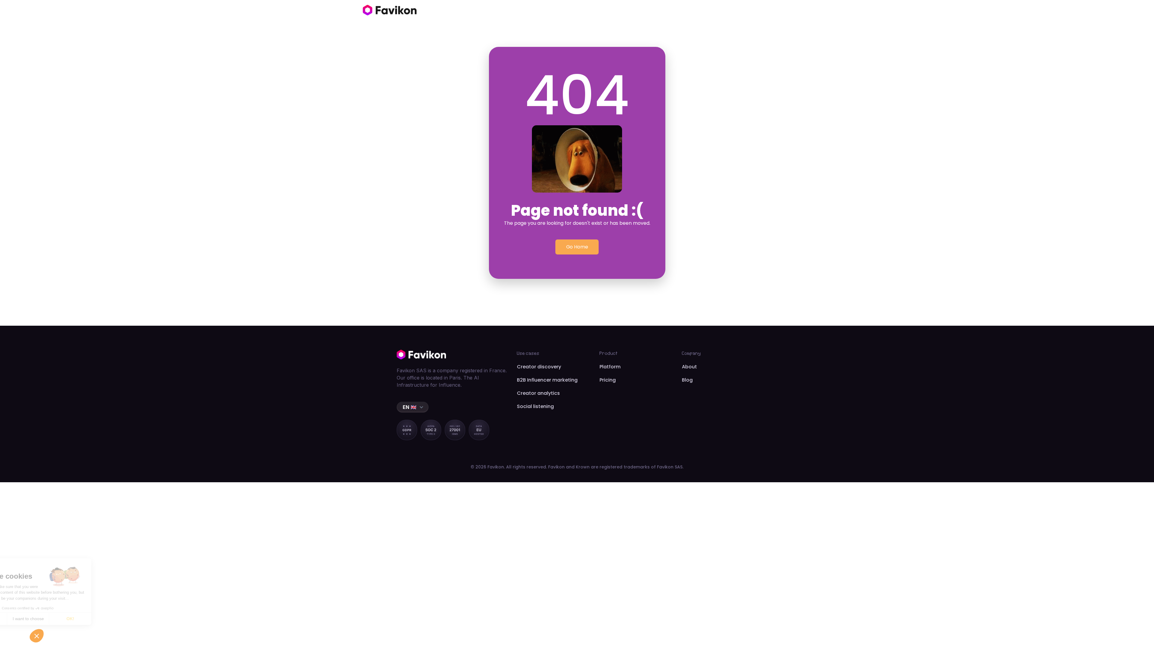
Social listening (535, 406)
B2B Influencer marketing (547, 379)
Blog (687, 379)
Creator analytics (538, 393)
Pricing (608, 379)
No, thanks (27, 618)
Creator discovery (539, 366)
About (689, 366)
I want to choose (69, 618)
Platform (610, 366)
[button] (413, 407)
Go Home (577, 246)
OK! (111, 618)
